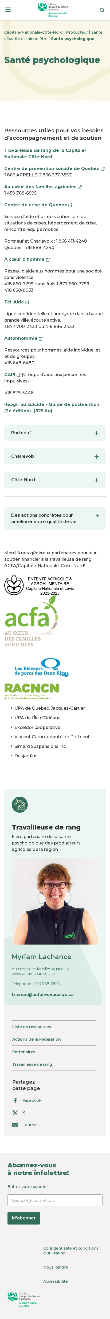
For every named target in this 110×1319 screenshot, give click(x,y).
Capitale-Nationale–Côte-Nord (34, 32)
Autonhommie (23, 338)
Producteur (77, 32)
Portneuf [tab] (21, 432)
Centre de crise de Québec (38, 204)
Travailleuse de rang (32, 1064)
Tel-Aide (16, 302)
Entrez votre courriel (27, 1202)
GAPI (12, 374)
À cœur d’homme (27, 259)
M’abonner (24, 1218)
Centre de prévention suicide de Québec (54, 168)
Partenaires (23, 1051)
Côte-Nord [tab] (23, 479)
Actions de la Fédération (36, 1039)
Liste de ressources (31, 1026)
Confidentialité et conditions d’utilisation (71, 1250)
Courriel (30, 1125)
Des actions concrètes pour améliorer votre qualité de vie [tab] (44, 518)
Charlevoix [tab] (22, 456)
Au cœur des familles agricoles (43, 186)
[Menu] (8, 10)
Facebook (31, 1100)
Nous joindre (55, 1267)
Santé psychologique (73, 38)
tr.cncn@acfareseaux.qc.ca (43, 994)
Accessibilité (55, 1281)
